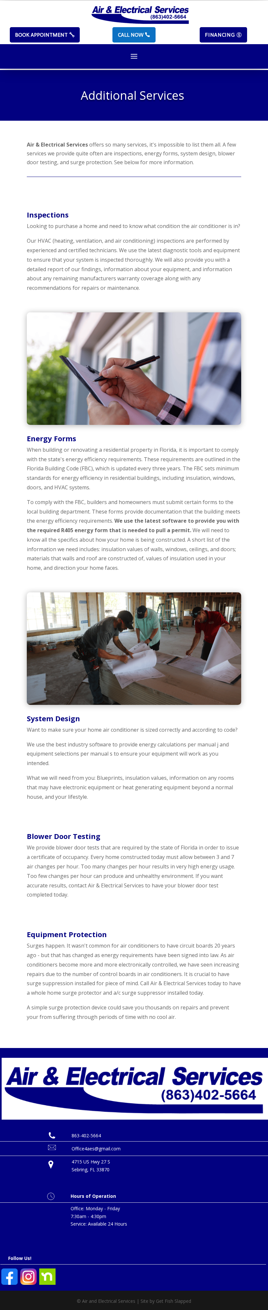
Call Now (130, 35)
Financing (220, 35)
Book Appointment (41, 35)
